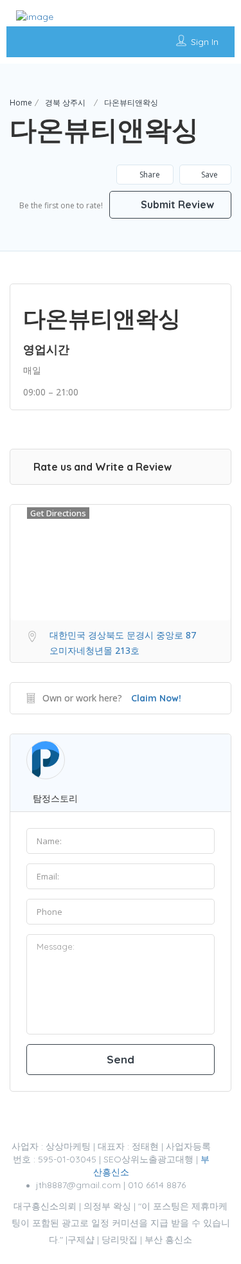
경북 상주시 (65, 102)
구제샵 (80, 1239)
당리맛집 (120, 1239)
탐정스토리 (55, 798)
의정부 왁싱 (107, 1206)
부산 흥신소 (168, 1239)
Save (209, 174)
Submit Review (176, 204)
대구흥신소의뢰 (44, 1206)
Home (21, 102)
